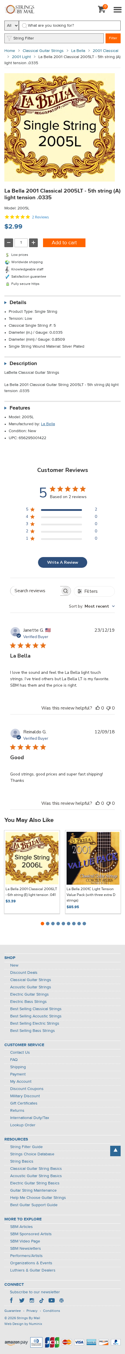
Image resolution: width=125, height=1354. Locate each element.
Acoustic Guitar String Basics (36, 1176)
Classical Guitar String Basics (36, 1169)
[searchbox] (35, 591)
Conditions (51, 1311)
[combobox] (92, 606)
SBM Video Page (25, 1241)
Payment (18, 1074)
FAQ (14, 1060)
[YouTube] (51, 1301)
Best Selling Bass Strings (32, 1031)
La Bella (78, 51)
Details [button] (18, 302)
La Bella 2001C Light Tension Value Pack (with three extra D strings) (91, 894)
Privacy (32, 1311)
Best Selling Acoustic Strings (36, 1016)
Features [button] (20, 408)
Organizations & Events (31, 1263)
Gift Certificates (24, 1103)
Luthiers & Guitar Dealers (33, 1270)
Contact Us (20, 1052)
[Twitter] (21, 1301)
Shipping (18, 1067)
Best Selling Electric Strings (34, 1023)
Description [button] (23, 363)
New (14, 965)
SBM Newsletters (25, 1249)
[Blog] (61, 1301)
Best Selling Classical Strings (36, 1009)
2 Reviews (40, 217)
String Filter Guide (26, 1147)
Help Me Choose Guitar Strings (38, 1198)
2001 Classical (105, 51)
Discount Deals (24, 973)
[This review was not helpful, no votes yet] (108, 708)
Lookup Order (22, 1125)
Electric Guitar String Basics (35, 1183)
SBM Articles (21, 1227)
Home (9, 51)
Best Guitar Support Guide (34, 1205)
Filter (113, 38)
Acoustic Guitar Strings (30, 987)
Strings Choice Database (32, 1154)
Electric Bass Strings (28, 1002)
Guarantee (12, 1311)
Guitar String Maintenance (33, 1190)
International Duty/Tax (29, 1118)
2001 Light (21, 57)
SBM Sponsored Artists (31, 1234)
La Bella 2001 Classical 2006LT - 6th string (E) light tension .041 (31, 892)
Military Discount (25, 1096)
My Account (20, 1082)
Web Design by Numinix (23, 1324)
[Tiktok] (41, 1301)
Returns (17, 1111)
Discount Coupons (27, 1089)
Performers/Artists (26, 1256)
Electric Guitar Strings (29, 994)
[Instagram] (31, 1301)
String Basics (21, 1161)
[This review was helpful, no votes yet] (98, 708)
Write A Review (62, 562)
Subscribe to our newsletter (35, 1292)
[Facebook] (12, 1301)
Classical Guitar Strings (43, 51)
